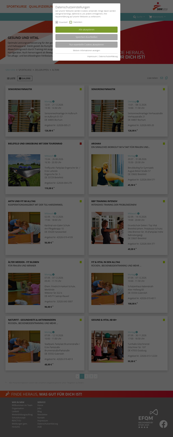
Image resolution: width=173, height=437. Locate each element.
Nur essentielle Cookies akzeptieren (86, 44)
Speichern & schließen (86, 36)
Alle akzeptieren (86, 29)
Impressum (92, 56)
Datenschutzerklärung (108, 56)
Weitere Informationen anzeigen (86, 50)
